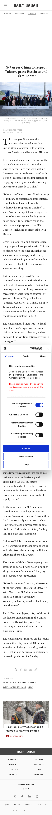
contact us (42, 804)
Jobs (7, 804)
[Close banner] (48, 349)
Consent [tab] (9, 356)
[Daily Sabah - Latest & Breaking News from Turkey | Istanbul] (26, 5)
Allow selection (26, 456)
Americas (44, 13)
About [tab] (43, 356)
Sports (13, 775)
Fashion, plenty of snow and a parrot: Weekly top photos (24, 729)
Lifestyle (13, 770)
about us (28, 804)
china (30, 687)
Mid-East (19, 13)
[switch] (39, 415)
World (7, 13)
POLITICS (13, 760)
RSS (26, 808)
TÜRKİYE (39, 760)
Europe (32, 13)
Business (39, 765)
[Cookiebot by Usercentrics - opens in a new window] (31, 348)
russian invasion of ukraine (14, 687)
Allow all (26, 448)
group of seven (9, 682)
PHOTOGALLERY (16, 736)
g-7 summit (22, 682)
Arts (39, 770)
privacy (17, 804)
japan (32, 682)
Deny (26, 464)
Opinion (39, 775)
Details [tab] (26, 356)
